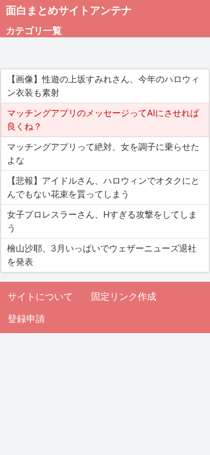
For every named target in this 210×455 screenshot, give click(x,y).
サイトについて (40, 296)
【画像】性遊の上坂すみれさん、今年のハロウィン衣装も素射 (103, 86)
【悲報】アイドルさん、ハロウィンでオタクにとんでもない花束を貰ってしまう (103, 187)
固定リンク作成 (123, 296)
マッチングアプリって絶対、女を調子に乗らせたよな (103, 153)
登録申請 (26, 318)
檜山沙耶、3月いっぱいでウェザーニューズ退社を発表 (102, 255)
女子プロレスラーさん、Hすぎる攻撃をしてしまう (102, 221)
